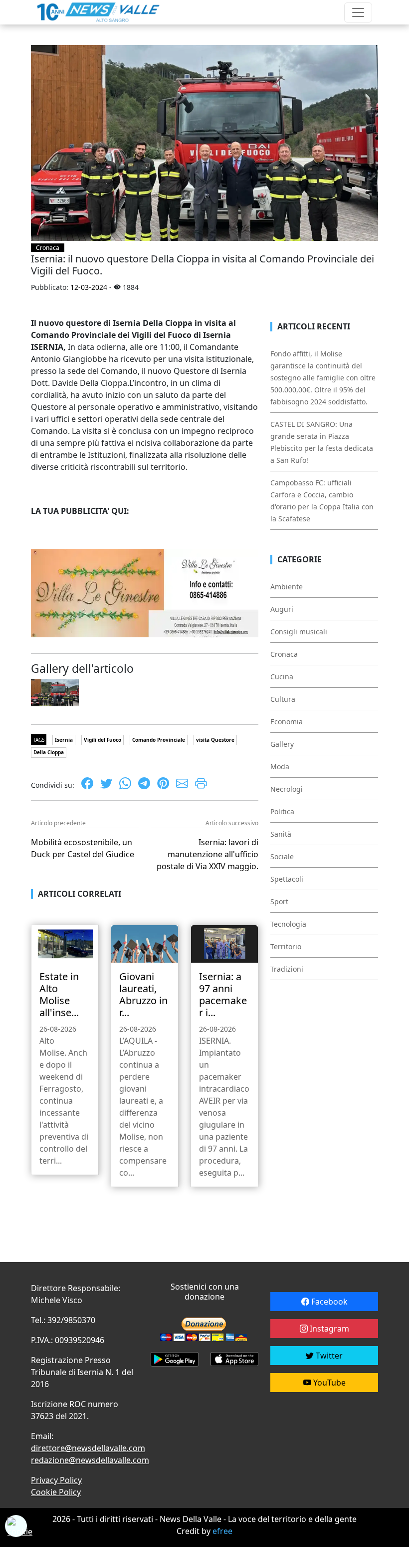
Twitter (328, 1355)
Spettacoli (286, 879)
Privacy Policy (56, 1480)
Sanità (280, 834)
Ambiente (286, 586)
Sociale (282, 856)
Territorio (285, 946)
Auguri (281, 609)
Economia (286, 721)
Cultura (282, 699)
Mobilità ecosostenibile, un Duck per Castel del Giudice (82, 848)
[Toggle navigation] (358, 12)
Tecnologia (288, 924)
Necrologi (286, 789)
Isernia (64, 739)
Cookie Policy (56, 1492)
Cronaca (47, 247)
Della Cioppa (48, 752)
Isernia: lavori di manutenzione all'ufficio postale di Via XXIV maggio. (207, 854)
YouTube (328, 1382)
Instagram (328, 1328)
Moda (279, 766)
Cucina (281, 676)
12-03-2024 (88, 287)
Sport (279, 901)
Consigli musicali (298, 631)
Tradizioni (286, 969)
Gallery (282, 744)
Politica (282, 811)
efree (222, 1531)
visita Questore (215, 739)
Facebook (328, 1301)
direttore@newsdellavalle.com (88, 1448)
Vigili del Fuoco (102, 739)
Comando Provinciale (158, 739)
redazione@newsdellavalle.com (90, 1460)
